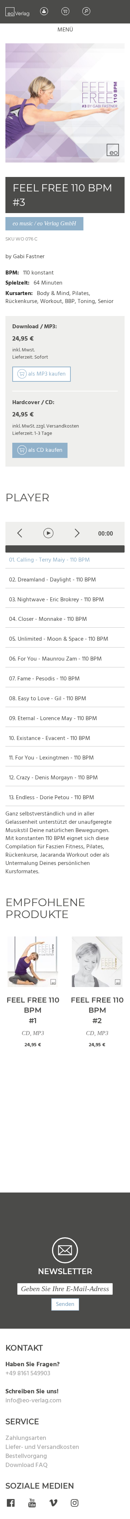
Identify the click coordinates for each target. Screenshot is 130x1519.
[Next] (76, 533)
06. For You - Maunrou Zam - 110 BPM (55, 659)
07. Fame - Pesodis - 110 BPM (44, 679)
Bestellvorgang (26, 1456)
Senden (65, 1304)
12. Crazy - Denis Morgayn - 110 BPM (53, 778)
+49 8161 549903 (27, 1373)
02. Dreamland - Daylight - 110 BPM (52, 580)
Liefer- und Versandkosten (42, 1447)
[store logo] (17, 12)
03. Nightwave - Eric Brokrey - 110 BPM (56, 600)
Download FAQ (26, 1465)
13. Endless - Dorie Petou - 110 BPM (51, 798)
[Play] (48, 533)
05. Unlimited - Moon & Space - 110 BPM (58, 639)
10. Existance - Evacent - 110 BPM (49, 739)
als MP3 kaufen (46, 374)
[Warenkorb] (66, 12)
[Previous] (19, 533)
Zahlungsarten (25, 1438)
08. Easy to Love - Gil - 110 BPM (47, 699)
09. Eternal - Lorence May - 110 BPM (53, 719)
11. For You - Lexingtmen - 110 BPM (51, 758)
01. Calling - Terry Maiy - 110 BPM (49, 560)
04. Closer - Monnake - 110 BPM (48, 619)
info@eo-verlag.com (33, 1400)
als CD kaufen (44, 450)
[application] (65, 537)
